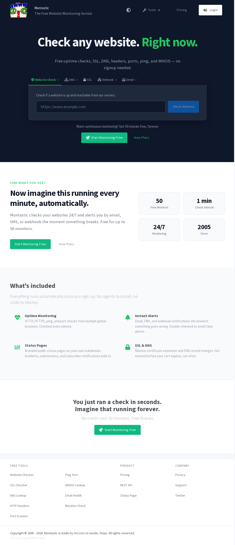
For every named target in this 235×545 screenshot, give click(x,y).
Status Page (128, 495)
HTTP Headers (19, 506)
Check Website (183, 106)
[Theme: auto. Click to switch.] (129, 10)
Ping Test (71, 475)
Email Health (73, 495)
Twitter (180, 495)
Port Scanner (19, 516)
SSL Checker (18, 485)
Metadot (80, 533)
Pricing (182, 10)
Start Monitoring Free (106, 137)
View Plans (141, 137)
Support (181, 485)
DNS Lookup (18, 495)
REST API (126, 485)
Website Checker (22, 475)
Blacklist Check (75, 506)
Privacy (180, 475)
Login (213, 10)
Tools (152, 10)
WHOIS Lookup (75, 485)
